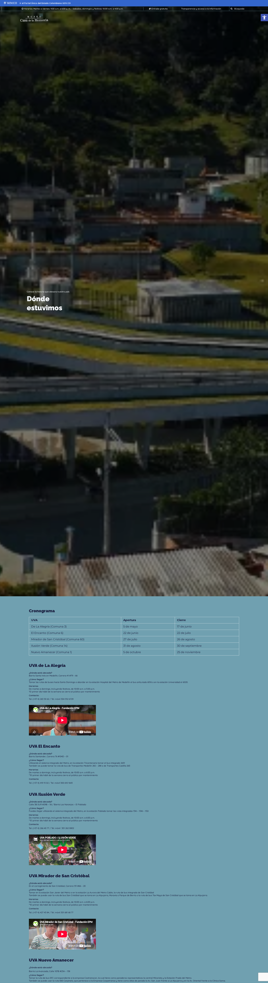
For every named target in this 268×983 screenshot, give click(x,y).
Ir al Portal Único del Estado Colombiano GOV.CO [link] (45, 3)
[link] (264, 17)
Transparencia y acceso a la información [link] (201, 8)
